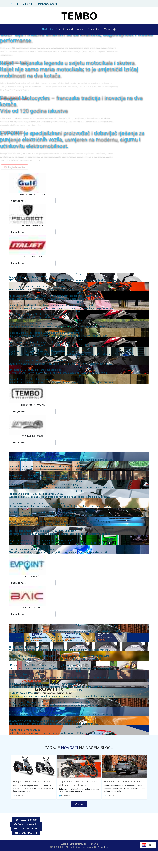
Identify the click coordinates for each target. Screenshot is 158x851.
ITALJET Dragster (28, 819)
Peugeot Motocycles (27, 824)
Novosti (60, 29)
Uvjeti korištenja (89, 843)
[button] (32, 201)
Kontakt (70, 29)
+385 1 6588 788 (23, 3)
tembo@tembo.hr (47, 3)
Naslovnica (47, 29)
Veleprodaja (110, 29)
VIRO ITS (103, 846)
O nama (81, 29)
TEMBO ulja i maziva (28, 828)
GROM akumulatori (27, 833)
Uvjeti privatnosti (69, 843)
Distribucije (93, 29)
